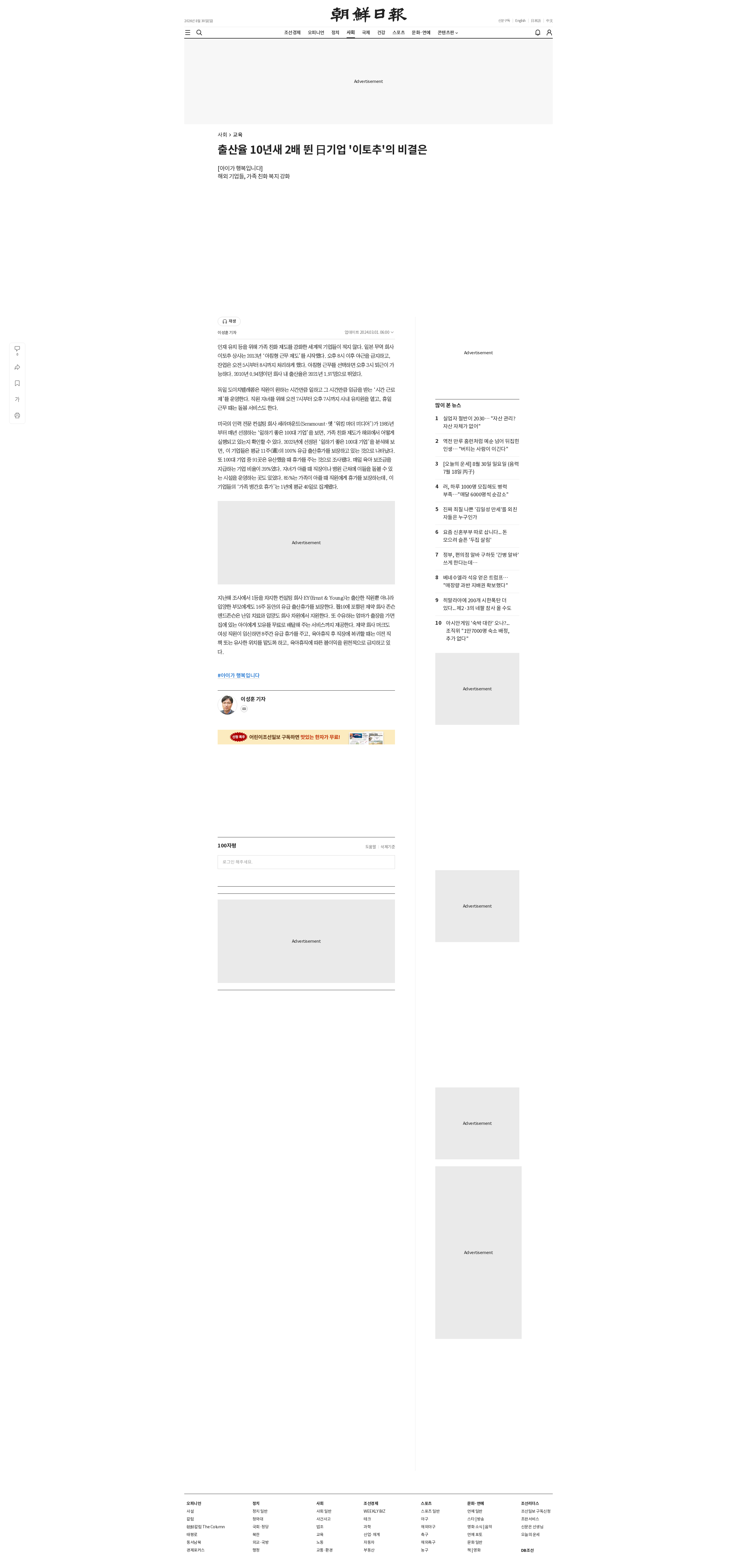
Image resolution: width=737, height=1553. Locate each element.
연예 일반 (475, 1511)
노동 (320, 1542)
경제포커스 (196, 1550)
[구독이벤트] (306, 737)
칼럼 (190, 1519)
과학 (367, 1526)
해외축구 (428, 1542)
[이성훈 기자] (227, 705)
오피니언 (194, 1503)
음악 (488, 1526)
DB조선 (527, 1550)
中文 (549, 20)
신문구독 (504, 20)
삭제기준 (388, 846)
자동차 (369, 1542)
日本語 (536, 20)
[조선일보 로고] (368, 13)
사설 (190, 1511)
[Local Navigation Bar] (187, 32)
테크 (367, 1519)
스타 (470, 1519)
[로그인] (549, 32)
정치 (256, 1503)
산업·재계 (372, 1534)
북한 (256, 1534)
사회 (222, 135)
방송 (480, 1519)
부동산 (369, 1550)
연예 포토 (475, 1534)
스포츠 (426, 1503)
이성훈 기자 (227, 332)
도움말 (370, 846)
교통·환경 (324, 1550)
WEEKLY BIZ (374, 1511)
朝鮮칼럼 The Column (206, 1526)
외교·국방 (260, 1542)
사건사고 (323, 1519)
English (520, 20)
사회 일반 (324, 1511)
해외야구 (428, 1526)
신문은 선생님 (532, 1526)
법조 (320, 1526)
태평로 (192, 1534)
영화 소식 (475, 1526)
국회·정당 (260, 1526)
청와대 (257, 1519)
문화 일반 (475, 1542)
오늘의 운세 (530, 1534)
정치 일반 (260, 1511)
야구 (424, 1519)
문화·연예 (475, 1503)
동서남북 (194, 1542)
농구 (424, 1550)
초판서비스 (530, 1519)
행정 (256, 1550)
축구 (424, 1534)
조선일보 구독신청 (536, 1511)
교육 (237, 135)
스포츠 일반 (430, 1511)
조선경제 (371, 1503)
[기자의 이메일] (244, 710)
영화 (476, 1550)
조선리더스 (530, 1503)
